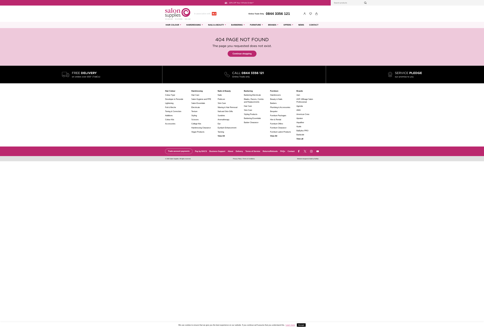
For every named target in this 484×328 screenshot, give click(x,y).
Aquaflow (300, 122)
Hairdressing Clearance (201, 128)
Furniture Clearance (278, 128)
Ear (219, 124)
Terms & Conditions (249, 158)
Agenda (299, 106)
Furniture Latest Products (280, 132)
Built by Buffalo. (314, 158)
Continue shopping (242, 53)
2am (298, 95)
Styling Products (250, 114)
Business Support (217, 151)
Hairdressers (275, 95)
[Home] (177, 13)
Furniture (255, 25)
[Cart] (316, 13)
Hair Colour (172, 25)
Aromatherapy (223, 119)
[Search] (365, 3)
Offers (287, 25)
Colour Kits (169, 119)
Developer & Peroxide (174, 99)
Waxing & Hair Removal (227, 107)
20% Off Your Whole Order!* (241, 3)
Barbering (237, 25)
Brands (272, 25)
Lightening (169, 103)
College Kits (196, 124)
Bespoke (273, 111)
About (230, 151)
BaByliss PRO (302, 131)
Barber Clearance (251, 122)
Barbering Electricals (252, 95)
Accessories (170, 124)
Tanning (221, 132)
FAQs (282, 151)
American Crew (302, 114)
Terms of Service (252, 151)
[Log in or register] (304, 13)
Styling (194, 115)
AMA (298, 110)
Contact (313, 25)
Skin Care (222, 103)
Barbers (273, 103)
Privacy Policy (237, 158)
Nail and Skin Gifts (225, 111)
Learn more (290, 325)
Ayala (298, 126)
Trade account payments (179, 151)
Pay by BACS (201, 151)
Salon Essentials (198, 103)
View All (221, 136)
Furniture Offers (276, 124)
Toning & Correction (173, 111)
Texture (194, 111)
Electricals (195, 107)
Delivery (239, 151)
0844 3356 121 (278, 14)
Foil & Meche (170, 107)
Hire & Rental (275, 119)
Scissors (195, 119)
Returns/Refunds (270, 151)
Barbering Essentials (252, 118)
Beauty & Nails (276, 99)
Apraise (299, 118)
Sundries (221, 115)
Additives (169, 115)
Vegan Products (197, 132)
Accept (301, 325)
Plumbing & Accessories (280, 107)
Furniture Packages (278, 115)
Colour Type (170, 95)
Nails (220, 95)
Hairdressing (193, 25)
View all (299, 139)
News (301, 25)
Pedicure (221, 99)
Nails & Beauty (216, 25)
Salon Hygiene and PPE (201, 99)
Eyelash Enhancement (227, 128)
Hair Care (195, 95)
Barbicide (300, 135)
